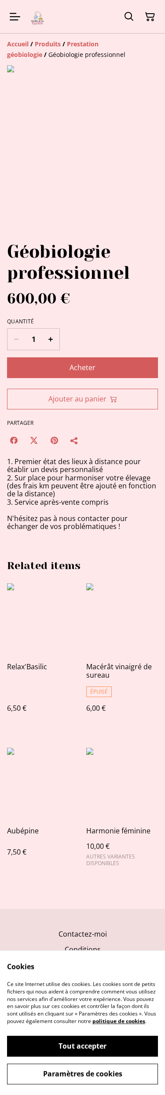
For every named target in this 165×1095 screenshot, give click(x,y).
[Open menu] (15, 16)
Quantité (20, 322)
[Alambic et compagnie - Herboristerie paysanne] (37, 16)
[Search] (128, 16)
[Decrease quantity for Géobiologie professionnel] (16, 339)
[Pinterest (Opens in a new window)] (54, 440)
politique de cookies (118, 1021)
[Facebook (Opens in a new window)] (13, 440)
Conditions (83, 949)
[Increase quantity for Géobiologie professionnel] (51, 339)
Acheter (82, 367)
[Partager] (74, 440)
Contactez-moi (83, 934)
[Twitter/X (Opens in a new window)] (33, 440)
